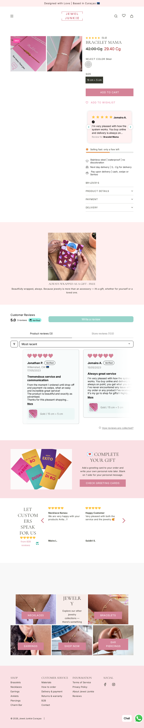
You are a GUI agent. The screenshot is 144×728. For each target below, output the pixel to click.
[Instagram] (113, 684)
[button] (110, 127)
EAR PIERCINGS (113, 644)
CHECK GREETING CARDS (103, 483)
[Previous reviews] (88, 127)
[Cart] (132, 16)
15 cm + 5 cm (94, 80)
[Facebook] (105, 684)
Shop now (72, 646)
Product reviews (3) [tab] (41, 333)
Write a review (91, 319)
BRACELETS (108, 615)
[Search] (116, 16)
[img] (28, 538)
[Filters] (14, 344)
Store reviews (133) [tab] (103, 333)
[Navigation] (12, 16)
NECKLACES (36, 615)
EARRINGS (31, 646)
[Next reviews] (130, 127)
